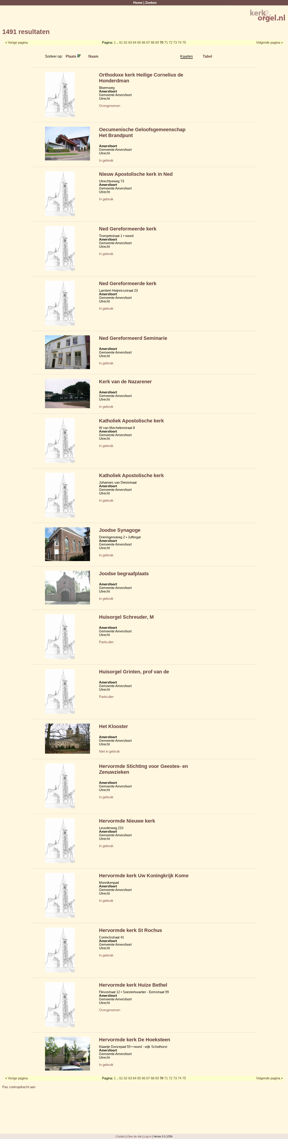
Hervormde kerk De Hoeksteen (134, 1039)
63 (130, 42)
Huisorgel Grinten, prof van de (134, 671)
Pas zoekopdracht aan (18, 1087)
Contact (120, 1136)
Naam (93, 56)
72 (170, 42)
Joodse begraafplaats (124, 573)
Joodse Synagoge (119, 530)
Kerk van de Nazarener (125, 381)
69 (157, 42)
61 (121, 42)
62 (125, 42)
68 (152, 42)
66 (143, 42)
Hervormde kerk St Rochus (130, 930)
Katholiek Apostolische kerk (131, 421)
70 (161, 42)
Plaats (71, 56)
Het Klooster (113, 726)
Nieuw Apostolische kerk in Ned (136, 174)
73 (175, 42)
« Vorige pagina (16, 42)
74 (179, 42)
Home (137, 3)
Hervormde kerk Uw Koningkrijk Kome (144, 875)
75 (184, 42)
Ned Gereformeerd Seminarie (133, 338)
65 (139, 42)
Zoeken (151, 3)
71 (166, 42)
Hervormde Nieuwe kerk (127, 821)
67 (148, 42)
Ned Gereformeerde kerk (127, 229)
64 (134, 42)
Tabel (207, 56)
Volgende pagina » (269, 42)
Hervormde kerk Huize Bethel (133, 985)
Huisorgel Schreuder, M (126, 617)
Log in (147, 1136)
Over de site (134, 1136)
